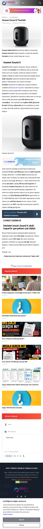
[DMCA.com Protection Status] (21, 482)
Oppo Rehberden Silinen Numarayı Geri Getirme (20, 385)
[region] (21, 513)
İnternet (4, 295)
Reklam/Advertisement (24, 479)
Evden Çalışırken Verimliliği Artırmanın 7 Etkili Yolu (21, 293)
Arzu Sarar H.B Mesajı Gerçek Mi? (15, 362)
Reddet (21, 525)
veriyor (27, 56)
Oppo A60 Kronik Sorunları (12, 408)
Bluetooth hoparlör (17, 88)
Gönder (8, 456)
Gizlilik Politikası (8, 514)
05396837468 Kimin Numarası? (14, 316)
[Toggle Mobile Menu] (16, 3)
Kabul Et (21, 520)
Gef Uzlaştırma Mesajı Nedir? (13, 339)
